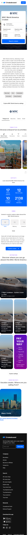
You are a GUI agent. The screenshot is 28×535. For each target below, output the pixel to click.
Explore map (6, 484)
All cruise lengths (7, 482)
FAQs (4, 467)
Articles (5, 460)
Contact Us (5, 465)
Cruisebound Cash (7, 506)
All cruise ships (6, 476)
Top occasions (6, 495)
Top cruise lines (7, 487)
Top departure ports (8, 489)
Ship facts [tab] (12, 118)
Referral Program (7, 509)
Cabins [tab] (19, 118)
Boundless (5, 457)
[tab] (4, 135)
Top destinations (7, 492)
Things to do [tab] (5, 118)
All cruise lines (6, 479)
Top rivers (5, 497)
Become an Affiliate (8, 462)
